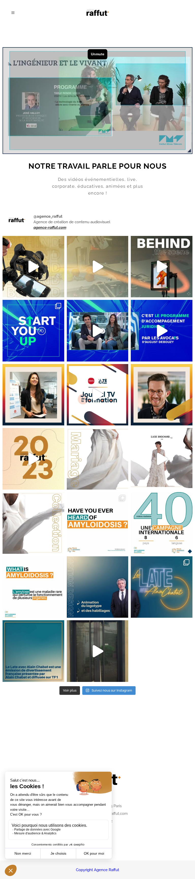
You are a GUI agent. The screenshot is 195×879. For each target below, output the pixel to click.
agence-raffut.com (50, 227)
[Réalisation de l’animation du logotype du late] (97, 587)
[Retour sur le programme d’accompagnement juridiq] (33, 330)
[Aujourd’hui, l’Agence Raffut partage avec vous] (33, 267)
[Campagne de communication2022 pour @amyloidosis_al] (161, 523)
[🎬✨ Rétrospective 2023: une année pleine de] (33, 459)
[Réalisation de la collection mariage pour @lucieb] (97, 459)
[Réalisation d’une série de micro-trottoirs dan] (97, 523)
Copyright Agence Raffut (97, 870)
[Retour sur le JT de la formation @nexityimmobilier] (33, 395)
